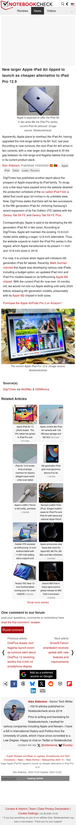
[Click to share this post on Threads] (23, 683)
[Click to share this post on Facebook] (13, 683)
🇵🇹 (55, 165)
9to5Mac (26, 389)
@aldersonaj (48, 745)
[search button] (63, 4)
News (37, 11)
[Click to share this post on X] (41, 683)
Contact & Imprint (16, 809)
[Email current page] (42, 691)
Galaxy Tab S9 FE (14, 215)
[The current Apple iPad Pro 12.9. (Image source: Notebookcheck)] (38, 336)
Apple (65, 165)
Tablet (15, 170)
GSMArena (42, 389)
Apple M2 (18, 295)
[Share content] (5, 684)
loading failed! (9, 778)
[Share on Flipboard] (69, 683)
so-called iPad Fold (53, 192)
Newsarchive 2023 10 (53, 759)
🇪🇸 (51, 165)
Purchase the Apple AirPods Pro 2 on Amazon (32, 303)
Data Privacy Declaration (53, 809)
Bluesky (67, 745)
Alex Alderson (11, 165)
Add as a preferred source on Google (41, 674)
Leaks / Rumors (30, 170)
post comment (14, 630)
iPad (7, 170)
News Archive (33, 759)
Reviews (22, 11)
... (72, 11)
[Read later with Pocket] (60, 683)
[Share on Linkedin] (33, 690)
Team (32, 809)
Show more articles (38, 602)
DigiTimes (9, 389)
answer (35, 622)
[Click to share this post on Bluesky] (32, 683)
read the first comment (15, 622)
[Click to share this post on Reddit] (51, 683)
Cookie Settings (28, 813)
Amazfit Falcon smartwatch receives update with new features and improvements (56, 652)
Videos (51, 11)
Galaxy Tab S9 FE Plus (46, 215)
